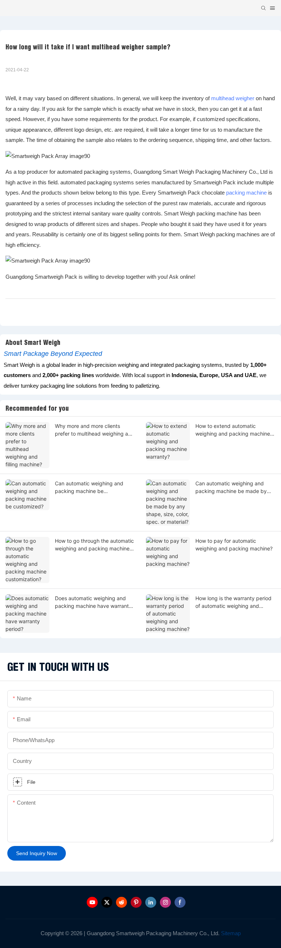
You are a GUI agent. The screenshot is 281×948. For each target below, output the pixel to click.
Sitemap (230, 933)
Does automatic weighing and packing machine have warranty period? (93, 602)
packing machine (246, 192)
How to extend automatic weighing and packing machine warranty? (232, 430)
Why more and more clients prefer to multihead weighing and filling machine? (94, 430)
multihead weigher (232, 98)
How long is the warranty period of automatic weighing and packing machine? (233, 602)
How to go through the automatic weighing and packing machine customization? (94, 545)
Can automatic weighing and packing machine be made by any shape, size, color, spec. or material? (232, 487)
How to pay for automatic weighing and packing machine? (234, 545)
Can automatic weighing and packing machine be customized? (89, 487)
